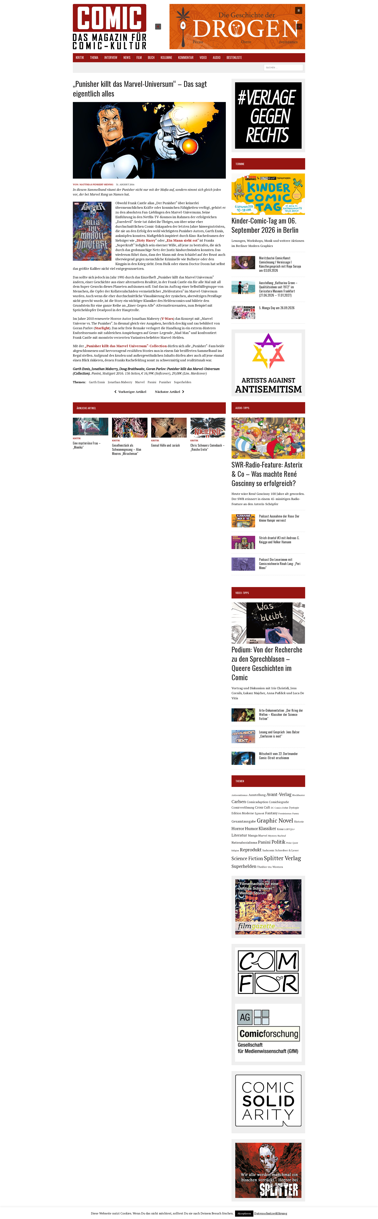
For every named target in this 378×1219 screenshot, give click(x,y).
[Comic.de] (109, 26)
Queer (295, 842)
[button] (228, 26)
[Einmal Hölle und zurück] (169, 435)
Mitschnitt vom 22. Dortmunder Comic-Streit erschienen (278, 755)
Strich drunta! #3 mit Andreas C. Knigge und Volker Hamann (279, 539)
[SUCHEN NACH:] (283, 67)
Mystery (272, 835)
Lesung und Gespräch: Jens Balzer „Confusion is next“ (279, 734)
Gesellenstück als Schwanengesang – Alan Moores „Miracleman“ (126, 449)
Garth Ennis (97, 382)
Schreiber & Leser (287, 850)
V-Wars (167, 318)
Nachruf (282, 835)
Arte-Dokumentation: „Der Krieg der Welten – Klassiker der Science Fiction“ (281, 714)
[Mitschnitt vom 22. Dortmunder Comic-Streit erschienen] (243, 762)
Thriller (262, 867)
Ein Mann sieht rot (182, 240)
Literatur (239, 835)
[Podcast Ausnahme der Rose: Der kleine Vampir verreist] (243, 525)
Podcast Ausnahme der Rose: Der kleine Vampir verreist (279, 518)
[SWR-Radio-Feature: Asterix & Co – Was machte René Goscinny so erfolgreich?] (268, 456)
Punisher (165, 382)
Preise (289, 842)
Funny (295, 813)
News (126, 57)
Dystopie (294, 807)
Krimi (280, 829)
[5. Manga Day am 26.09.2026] (243, 316)
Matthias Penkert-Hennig (96, 184)
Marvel (140, 382)
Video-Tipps (242, 593)
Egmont (259, 813)
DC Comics (276, 807)
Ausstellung (257, 795)
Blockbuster (298, 795)
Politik (278, 842)
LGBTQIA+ (289, 829)
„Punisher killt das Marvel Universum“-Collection (126, 346)
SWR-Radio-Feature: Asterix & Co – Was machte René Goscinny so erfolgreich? (267, 473)
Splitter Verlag (282, 858)
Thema (94, 57)
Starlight (102, 328)
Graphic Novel (275, 820)
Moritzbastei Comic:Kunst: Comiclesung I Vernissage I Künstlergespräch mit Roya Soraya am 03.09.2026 (280, 264)
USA (270, 867)
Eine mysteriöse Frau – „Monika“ (87, 445)
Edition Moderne (243, 813)
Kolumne (166, 57)
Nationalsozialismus (244, 842)
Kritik (80, 57)
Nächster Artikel (167, 392)
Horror (238, 828)
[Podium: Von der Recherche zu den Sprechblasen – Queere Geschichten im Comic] (268, 641)
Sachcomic (268, 850)
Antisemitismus (240, 795)
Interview (110, 57)
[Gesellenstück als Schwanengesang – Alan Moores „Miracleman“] (129, 435)
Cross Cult (262, 807)
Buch (151, 57)
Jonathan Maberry (120, 382)
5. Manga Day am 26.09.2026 (277, 307)
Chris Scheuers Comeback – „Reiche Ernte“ (207, 447)
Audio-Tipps (242, 408)
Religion (235, 850)
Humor (251, 828)
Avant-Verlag (278, 794)
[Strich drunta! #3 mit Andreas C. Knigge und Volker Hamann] (243, 546)
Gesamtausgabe (244, 821)
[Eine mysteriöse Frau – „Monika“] (90, 432)
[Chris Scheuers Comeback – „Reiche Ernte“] (208, 435)
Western (277, 867)
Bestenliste (234, 57)
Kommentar (186, 57)
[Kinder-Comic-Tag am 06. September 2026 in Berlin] (268, 212)
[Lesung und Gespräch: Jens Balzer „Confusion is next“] (243, 740)
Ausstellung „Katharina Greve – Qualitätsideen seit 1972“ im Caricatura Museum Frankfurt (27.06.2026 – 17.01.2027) (278, 288)
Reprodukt (251, 849)
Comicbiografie (279, 802)
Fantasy (271, 813)
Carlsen (239, 801)
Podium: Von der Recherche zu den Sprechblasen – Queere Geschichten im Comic (267, 663)
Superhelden (182, 382)
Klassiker (267, 828)
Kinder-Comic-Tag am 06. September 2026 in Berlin (265, 225)
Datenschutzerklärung (270, 1213)
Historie (299, 821)
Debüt (285, 807)
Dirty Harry (146, 240)
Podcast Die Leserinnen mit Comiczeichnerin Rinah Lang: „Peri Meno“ (279, 563)
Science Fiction (247, 858)
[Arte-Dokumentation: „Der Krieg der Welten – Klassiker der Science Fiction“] (243, 719)
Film (139, 57)
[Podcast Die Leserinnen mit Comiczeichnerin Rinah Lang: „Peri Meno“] (243, 568)
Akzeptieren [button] (244, 1213)
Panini (152, 382)
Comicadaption (257, 802)
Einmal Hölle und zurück (165, 445)
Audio (216, 57)
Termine (239, 164)
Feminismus (285, 813)
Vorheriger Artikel (132, 392)
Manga (253, 835)
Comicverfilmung (243, 807)
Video (203, 57)
